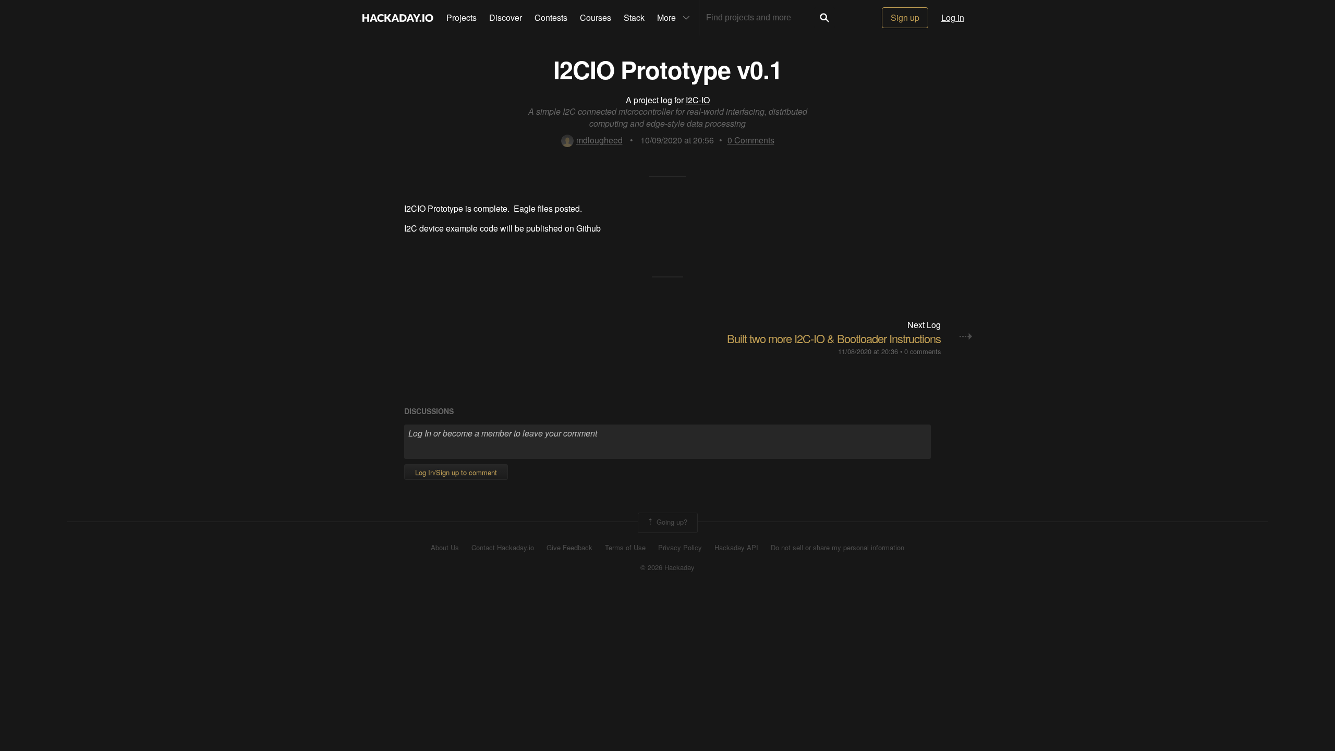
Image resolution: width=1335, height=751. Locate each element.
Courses (595, 17)
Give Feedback (569, 547)
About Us (445, 547)
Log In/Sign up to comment (456, 472)
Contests (551, 17)
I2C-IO (698, 100)
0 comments (922, 351)
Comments (750, 140)
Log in (952, 17)
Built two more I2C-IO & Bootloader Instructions (834, 338)
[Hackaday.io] (398, 17)
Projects (461, 17)
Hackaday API (736, 547)
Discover (505, 17)
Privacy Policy (680, 547)
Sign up (905, 17)
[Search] (824, 17)
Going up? (670, 522)
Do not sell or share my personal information (837, 547)
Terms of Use (625, 547)
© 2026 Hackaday (667, 567)
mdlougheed (599, 140)
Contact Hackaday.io (502, 547)
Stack (634, 17)
